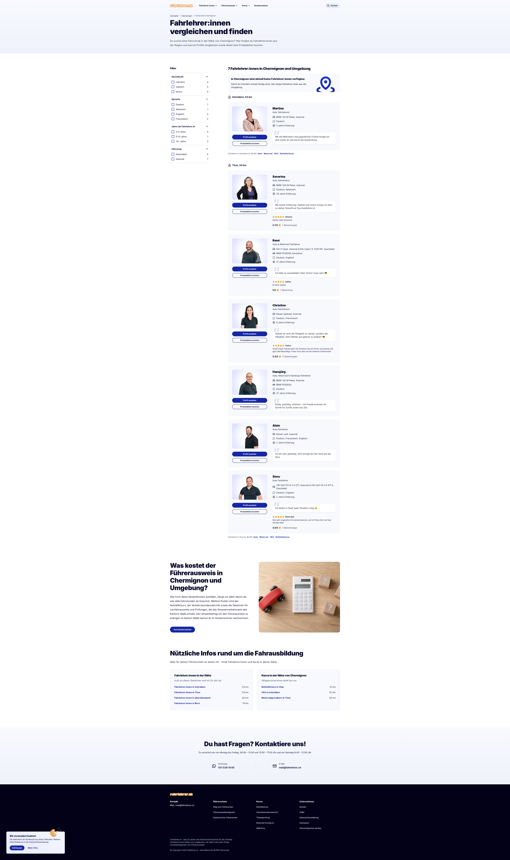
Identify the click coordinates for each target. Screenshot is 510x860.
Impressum (304, 823)
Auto (260, 153)
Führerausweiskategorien (224, 812)
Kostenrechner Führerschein (225, 817)
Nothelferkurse (287, 153)
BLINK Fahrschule (221, 850)
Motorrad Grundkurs (265, 823)
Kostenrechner (261, 5)
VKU (276, 153)
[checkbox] (190, 82)
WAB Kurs (260, 828)
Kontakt (302, 807)
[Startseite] (181, 5)
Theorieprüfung (263, 817)
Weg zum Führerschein (223, 807)
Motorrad (268, 153)
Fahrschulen (187, 15)
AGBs (301, 812)
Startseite (174, 15)
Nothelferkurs (262, 807)
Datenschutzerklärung (309, 817)
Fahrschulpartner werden (310, 828)
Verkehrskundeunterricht (267, 812)
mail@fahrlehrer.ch (184, 805)
